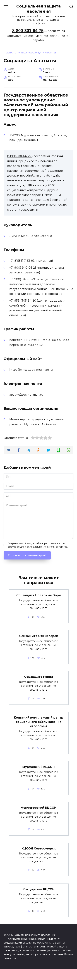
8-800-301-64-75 (28, 30)
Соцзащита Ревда (38, 676)
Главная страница (15, 52)
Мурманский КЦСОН (38, 767)
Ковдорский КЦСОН (38, 889)
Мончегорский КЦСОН (38, 807)
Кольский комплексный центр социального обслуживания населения (38, 722)
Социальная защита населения (38, 9)
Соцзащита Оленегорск (38, 636)
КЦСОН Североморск (39, 848)
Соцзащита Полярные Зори (38, 595)
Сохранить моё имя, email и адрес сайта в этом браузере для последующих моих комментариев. (38, 545)
